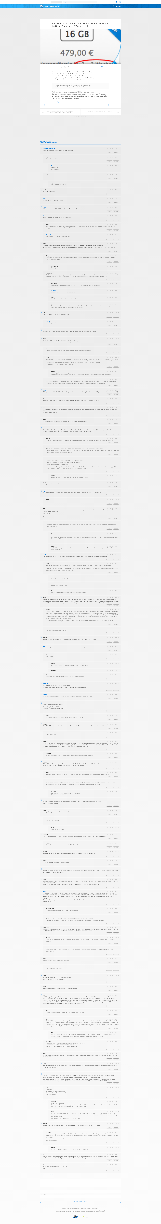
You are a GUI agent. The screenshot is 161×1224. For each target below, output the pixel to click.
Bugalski (45, 491)
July (44, 646)
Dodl (52, 165)
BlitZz (44, 207)
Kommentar (43, 1177)
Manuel (45, 694)
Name (41, 1188)
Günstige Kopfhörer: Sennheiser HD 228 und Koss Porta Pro (101, 111)
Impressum (86, 1213)
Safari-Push (101, 1213)
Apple (75, 116)
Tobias (44, 891)
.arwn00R (53, 290)
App (116, 2)
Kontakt (120, 2)
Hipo (44, 198)
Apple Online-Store (73, 74)
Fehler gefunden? (113, 105)
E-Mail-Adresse (43, 1194)
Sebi (44, 428)
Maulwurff (45, 683)
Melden (109, 152)
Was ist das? (101, 102)
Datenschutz (95, 1213)
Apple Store (81, 116)
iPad (86, 116)
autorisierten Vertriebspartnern (71, 94)
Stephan (45, 215)
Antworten (116, 152)
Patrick (44, 390)
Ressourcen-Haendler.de (49, 148)
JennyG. (48, 321)
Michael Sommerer (50, 234)
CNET (86, 78)
